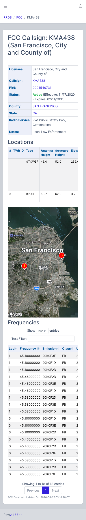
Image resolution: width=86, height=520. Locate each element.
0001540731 (42, 87)
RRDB (8, 17)
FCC (19, 17)
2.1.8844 (16, 514)
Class (66, 348)
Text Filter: (19, 338)
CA (35, 113)
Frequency (28, 348)
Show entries (43, 330)
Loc (11, 348)
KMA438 (39, 80)
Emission (50, 348)
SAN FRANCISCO (45, 106)
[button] (80, 6)
